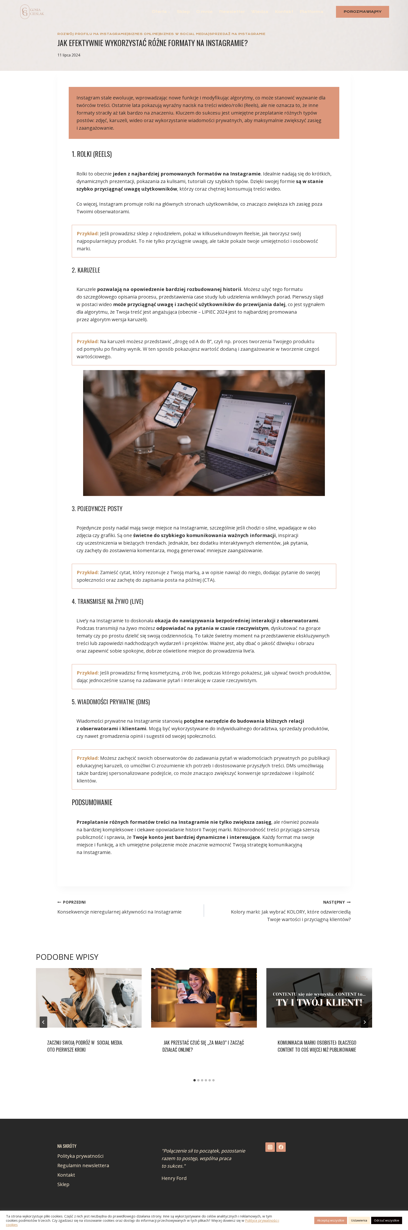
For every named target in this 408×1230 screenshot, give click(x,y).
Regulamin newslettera (83, 1165)
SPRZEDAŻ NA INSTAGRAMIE (237, 34)
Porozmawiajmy (363, 11)
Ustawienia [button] (359, 1220)
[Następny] (364, 1022)
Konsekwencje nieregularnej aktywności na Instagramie (119, 907)
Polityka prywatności (80, 1156)
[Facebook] (281, 1147)
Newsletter (232, 11)
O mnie (204, 11)
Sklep (183, 11)
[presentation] (89, 998)
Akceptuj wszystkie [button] (330, 1220)
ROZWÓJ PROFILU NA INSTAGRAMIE (92, 34)
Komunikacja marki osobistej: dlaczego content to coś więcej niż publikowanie (317, 1046)
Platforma (311, 11)
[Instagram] (270, 1147)
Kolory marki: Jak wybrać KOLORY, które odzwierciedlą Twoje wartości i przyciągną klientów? (291, 911)
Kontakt (284, 11)
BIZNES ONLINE (143, 34)
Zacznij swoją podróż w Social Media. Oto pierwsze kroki (85, 1046)
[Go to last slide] (43, 1022)
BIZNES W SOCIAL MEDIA (183, 34)
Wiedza (259, 11)
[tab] (194, 1080)
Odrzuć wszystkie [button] (386, 1220)
